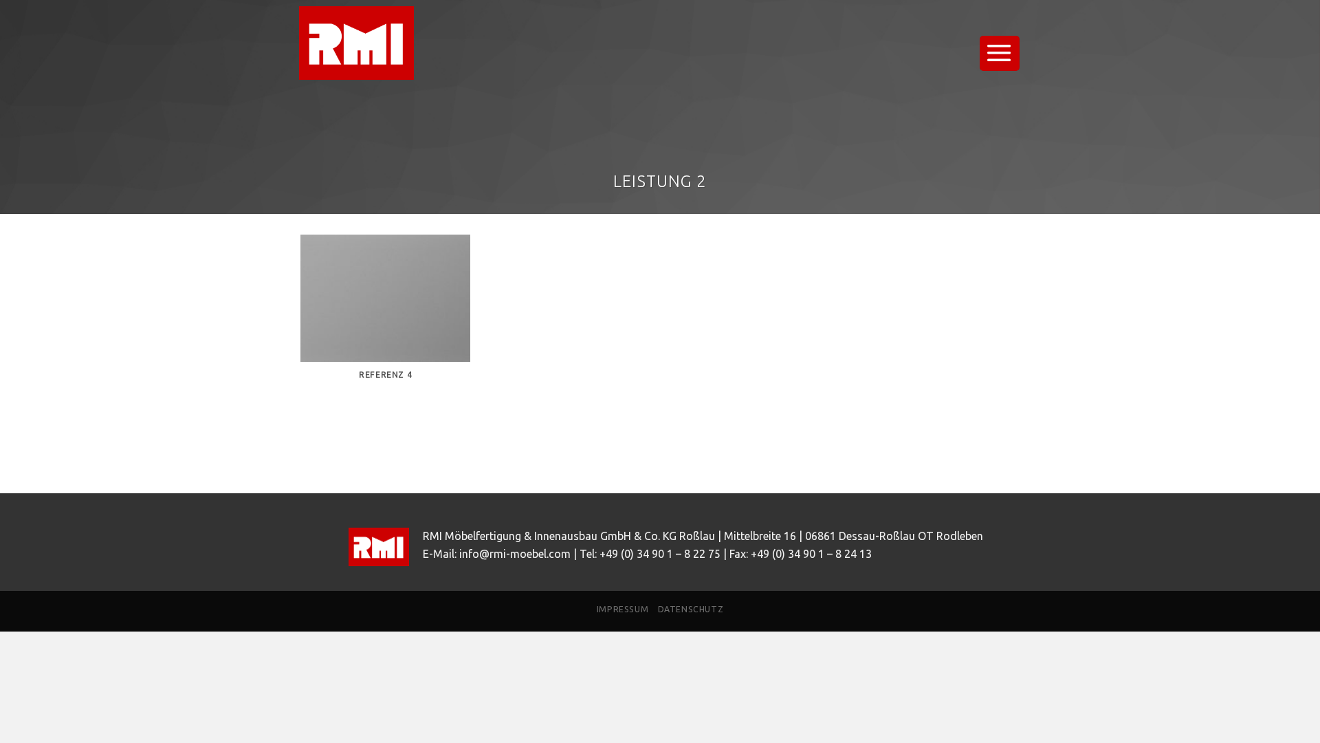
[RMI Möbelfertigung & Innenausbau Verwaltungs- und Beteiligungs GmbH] (368, 43)
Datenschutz (691, 609)
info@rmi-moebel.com (515, 554)
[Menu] (1000, 53)
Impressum (623, 609)
